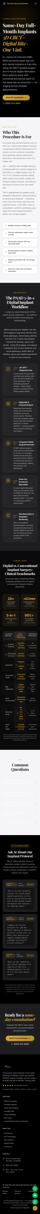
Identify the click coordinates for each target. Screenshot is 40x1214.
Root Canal (8, 1118)
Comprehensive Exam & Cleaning (16, 1121)
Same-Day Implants (11, 1108)
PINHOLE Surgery (10, 1101)
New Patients (9, 1140)
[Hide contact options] (35, 1208)
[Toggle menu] (36, 4)
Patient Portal (9, 1143)
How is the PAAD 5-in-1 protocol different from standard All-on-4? (17, 794)
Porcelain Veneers (10, 1104)
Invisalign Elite (9, 1111)
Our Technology (10, 1136)
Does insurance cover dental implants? (15, 814)
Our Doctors (8, 1133)
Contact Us (8, 1146)
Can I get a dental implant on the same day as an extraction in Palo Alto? (17, 783)
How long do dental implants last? (17, 822)
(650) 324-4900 (12, 103)
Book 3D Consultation (15, 97)
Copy (31, 884)
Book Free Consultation (18, 1038)
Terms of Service (18, 1192)
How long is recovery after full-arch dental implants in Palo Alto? (18, 804)
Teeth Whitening (10, 1114)
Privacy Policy (5, 1192)
